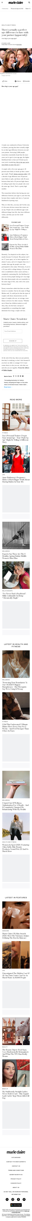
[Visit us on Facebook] (18, 1199)
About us (16, 1187)
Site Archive (16, 1157)
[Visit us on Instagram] (12, 1199)
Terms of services (21, 345)
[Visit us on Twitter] (7, 1199)
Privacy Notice (23, 346)
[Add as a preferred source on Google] (16, 1205)
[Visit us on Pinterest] (24, 1199)
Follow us (19, 81)
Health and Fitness (9, 25)
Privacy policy (16, 1179)
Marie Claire (6, 43)
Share (5, 81)
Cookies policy (16, 1183)
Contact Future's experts (16, 1161)
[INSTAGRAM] (18, 376)
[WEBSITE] (20, 376)
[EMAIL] (23, 376)
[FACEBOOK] (14, 376)
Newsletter (27, 81)
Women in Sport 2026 (17, 8)
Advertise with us (16, 1174)
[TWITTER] (16, 376)
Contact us (16, 1166)
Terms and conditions (16, 1170)
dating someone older (20, 174)
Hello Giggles (7, 370)
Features (19, 44)
